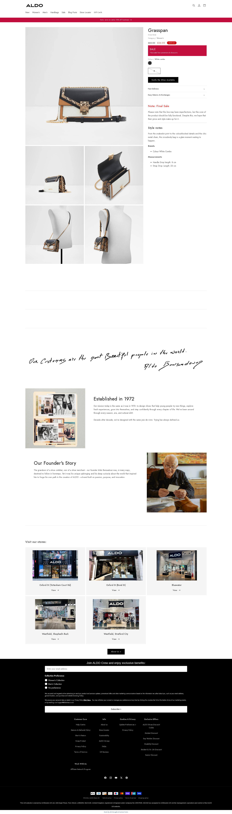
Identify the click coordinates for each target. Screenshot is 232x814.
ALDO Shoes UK (95, 798)
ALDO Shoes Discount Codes (151, 726)
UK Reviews (104, 752)
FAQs (104, 746)
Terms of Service (80, 752)
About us (104, 724)
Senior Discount (151, 755)
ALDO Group (104, 741)
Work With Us (81, 764)
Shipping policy (143, 798)
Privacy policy (118, 798)
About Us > (116, 651)
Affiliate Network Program (81, 769)
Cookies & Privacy (128, 719)
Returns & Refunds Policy (80, 730)
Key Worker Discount (151, 738)
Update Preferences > (127, 724)
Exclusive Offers (151, 719)
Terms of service (130, 798)
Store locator (104, 730)
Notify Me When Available (163, 80)
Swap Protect (81, 741)
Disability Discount (151, 744)
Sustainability (104, 735)
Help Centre (80, 724)
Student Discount (151, 733)
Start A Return (80, 735)
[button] (193, 5)
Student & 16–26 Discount (151, 749)
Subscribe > (116, 709)
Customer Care (80, 719)
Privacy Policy (80, 746)
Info (104, 719)
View (53, 590)
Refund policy (107, 798)
